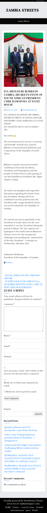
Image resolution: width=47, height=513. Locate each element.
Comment (9, 304)
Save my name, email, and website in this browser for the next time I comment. (23, 372)
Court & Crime (27, 507)
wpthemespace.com (29, 503)
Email (7, 346)
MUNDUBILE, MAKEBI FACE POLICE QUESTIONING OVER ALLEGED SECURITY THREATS (23, 468)
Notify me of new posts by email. (21, 391)
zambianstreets (30, 110)
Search (7, 409)
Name (7, 335)
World (35, 510)
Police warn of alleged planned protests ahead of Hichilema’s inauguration (20, 437)
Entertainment (17, 510)
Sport (28, 510)
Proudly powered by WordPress (19, 500)
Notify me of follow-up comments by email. (21, 384)
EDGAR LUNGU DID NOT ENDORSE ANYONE (22, 277)
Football (39, 507)
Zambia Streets (22, 10)
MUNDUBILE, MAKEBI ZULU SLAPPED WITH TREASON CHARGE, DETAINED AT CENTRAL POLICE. (23, 458)
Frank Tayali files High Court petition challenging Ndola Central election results (23, 448)
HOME (8, 507)
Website (8, 356)
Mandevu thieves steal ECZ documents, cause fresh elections (21, 429)
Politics (9, 262)
